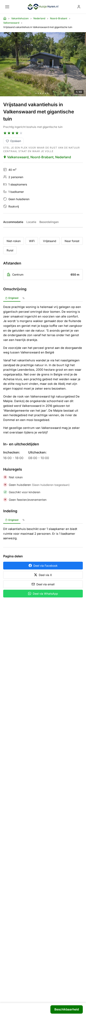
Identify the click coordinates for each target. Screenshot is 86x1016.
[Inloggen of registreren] (79, 7)
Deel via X (45, 575)
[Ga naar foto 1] (36, 93)
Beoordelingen (49, 222)
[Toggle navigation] (7, 7)
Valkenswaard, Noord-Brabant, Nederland (39, 157)
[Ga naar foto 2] (38, 93)
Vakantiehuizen (20, 18)
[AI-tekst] (23, 298)
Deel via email (45, 584)
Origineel (13, 297)
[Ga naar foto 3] (40, 93)
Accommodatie (13, 222)
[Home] (4, 18)
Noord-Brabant (58, 18)
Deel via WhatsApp (45, 593)
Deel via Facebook (45, 565)
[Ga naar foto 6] (47, 93)
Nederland (39, 18)
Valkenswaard (11, 22)
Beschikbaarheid (66, 1009)
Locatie (31, 222)
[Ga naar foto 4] (43, 93)
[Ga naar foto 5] (45, 93)
